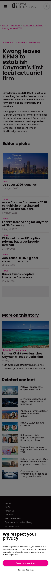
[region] (25, 552)
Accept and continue (25, 563)
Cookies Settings (26, 570)
